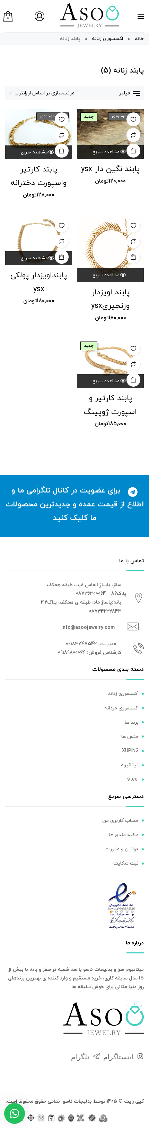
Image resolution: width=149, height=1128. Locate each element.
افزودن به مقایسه (133, 135)
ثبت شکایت (126, 863)
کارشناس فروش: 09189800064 (89, 652)
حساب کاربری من (120, 820)
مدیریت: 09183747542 (91, 644)
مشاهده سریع (106, 152)
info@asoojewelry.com (88, 627)
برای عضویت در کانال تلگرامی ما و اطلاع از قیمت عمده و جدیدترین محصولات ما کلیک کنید (75, 504)
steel (133, 779)
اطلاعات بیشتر (133, 151)
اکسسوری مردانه (121, 708)
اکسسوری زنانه (107, 38)
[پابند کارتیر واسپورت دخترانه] (38, 134)
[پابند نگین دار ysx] (110, 134)
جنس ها (130, 736)
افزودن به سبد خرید (133, 257)
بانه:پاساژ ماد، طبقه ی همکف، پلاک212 (81, 602)
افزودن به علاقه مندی (133, 119)
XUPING (130, 751)
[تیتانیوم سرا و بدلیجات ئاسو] (89, 15)
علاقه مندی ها (124, 835)
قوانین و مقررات (122, 849)
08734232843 (105, 611)
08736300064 (91, 593)
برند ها (132, 722)
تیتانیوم (130, 765)
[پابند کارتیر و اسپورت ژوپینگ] (110, 363)
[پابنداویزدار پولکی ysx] (38, 240)
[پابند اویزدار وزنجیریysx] (110, 248)
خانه (139, 38)
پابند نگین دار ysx (110, 169)
